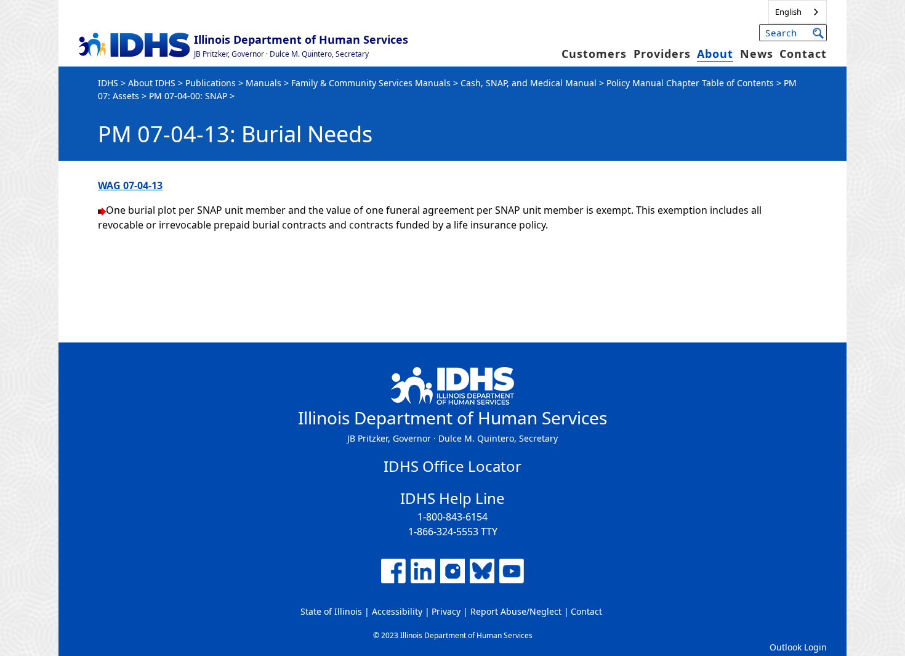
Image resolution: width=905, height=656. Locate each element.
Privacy (446, 611)
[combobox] (797, 12)
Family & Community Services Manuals (371, 83)
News (756, 53)
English (788, 11)
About (715, 53)
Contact (803, 53)
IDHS (108, 83)
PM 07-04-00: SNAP (188, 96)
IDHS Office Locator (452, 466)
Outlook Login (798, 647)
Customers (594, 53)
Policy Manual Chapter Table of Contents (690, 83)
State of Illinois (331, 611)
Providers (662, 53)
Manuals (263, 83)
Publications (210, 83)
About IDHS (151, 83)
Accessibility (397, 611)
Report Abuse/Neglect (515, 611)
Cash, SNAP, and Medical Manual (529, 83)
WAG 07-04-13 (130, 185)
